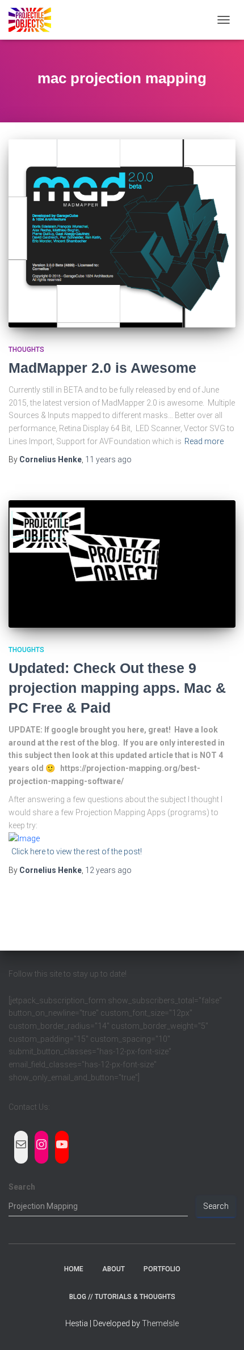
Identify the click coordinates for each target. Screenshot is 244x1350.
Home (73, 1269)
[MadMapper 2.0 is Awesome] (122, 233)
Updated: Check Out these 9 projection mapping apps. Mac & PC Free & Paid (117, 688)
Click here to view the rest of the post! (76, 851)
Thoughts (26, 350)
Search (22, 1186)
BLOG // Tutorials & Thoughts (122, 1297)
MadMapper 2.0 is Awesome (102, 368)
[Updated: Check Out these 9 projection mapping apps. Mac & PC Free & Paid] (122, 564)
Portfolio (162, 1269)
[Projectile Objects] (34, 20)
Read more (204, 441)
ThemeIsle (160, 1323)
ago (108, 459)
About (113, 1269)
